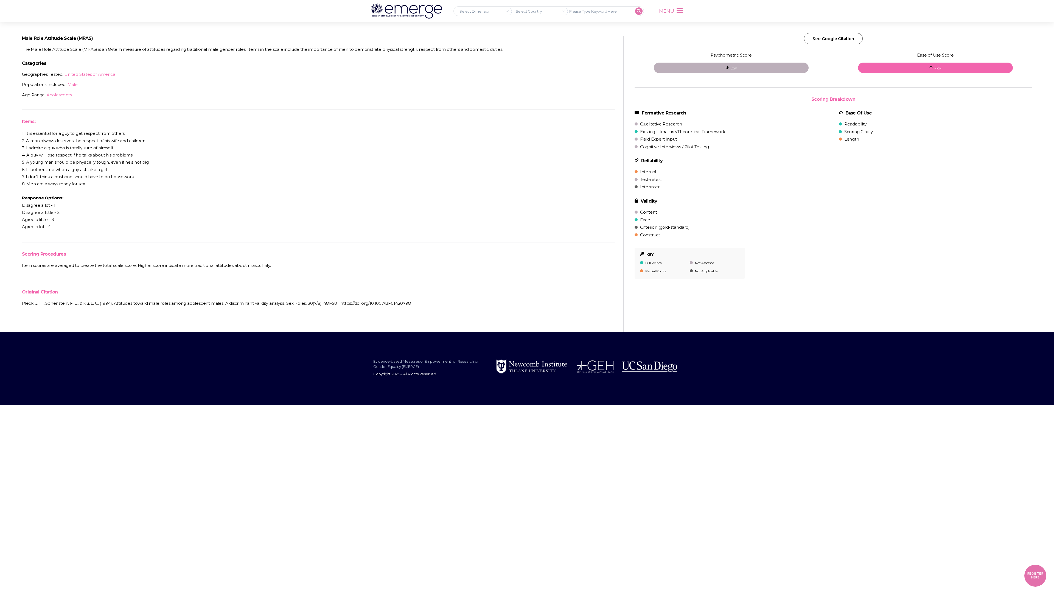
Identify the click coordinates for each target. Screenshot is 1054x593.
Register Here (1035, 575)
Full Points (652, 263)
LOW (733, 68)
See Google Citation (833, 38)
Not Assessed (704, 263)
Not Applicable (705, 271)
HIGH (937, 68)
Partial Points (655, 271)
